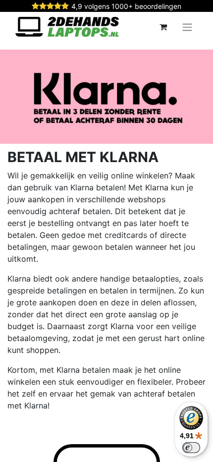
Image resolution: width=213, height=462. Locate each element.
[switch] (191, 447)
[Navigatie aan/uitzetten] (187, 27)
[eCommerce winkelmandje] (163, 27)
